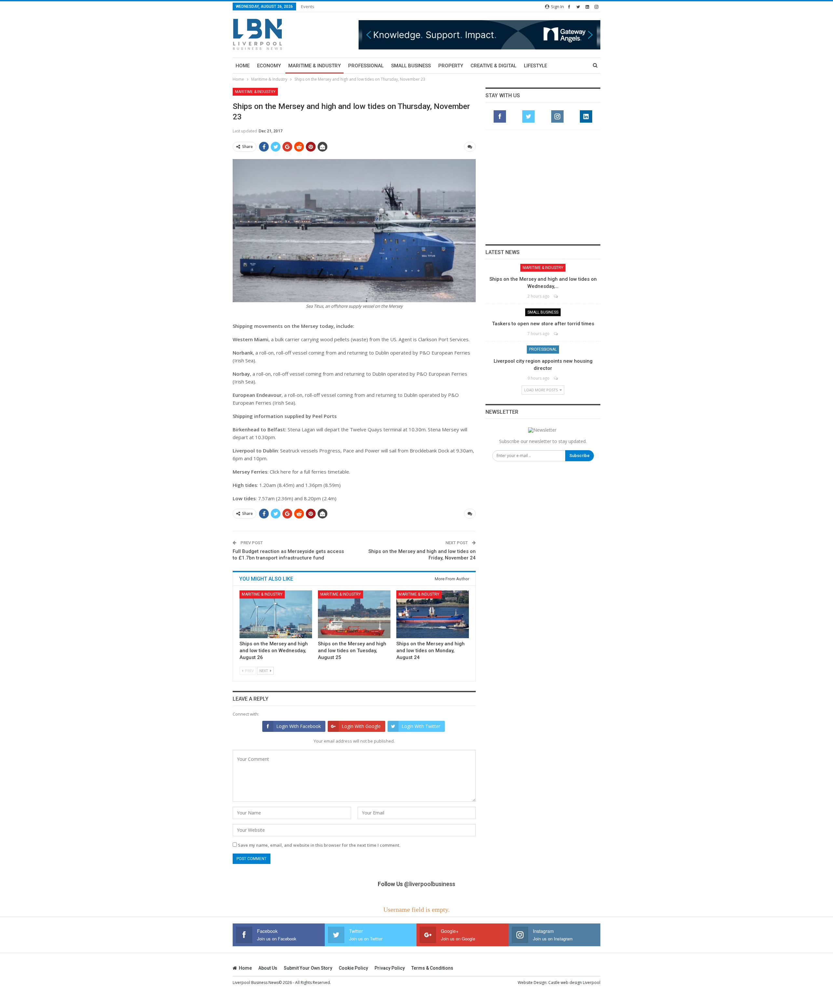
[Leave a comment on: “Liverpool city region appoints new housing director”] (556, 378)
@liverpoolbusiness (429, 884)
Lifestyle (535, 66)
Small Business (411, 66)
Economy (269, 66)
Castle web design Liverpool (574, 982)
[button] (479, 34)
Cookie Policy (353, 968)
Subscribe (579, 455)
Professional (366, 66)
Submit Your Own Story (308, 968)
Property (450, 66)
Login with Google (361, 726)
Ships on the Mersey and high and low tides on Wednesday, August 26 (273, 650)
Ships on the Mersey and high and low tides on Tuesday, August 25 (352, 650)
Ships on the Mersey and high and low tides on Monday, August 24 (430, 650)
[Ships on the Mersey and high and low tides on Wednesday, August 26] (275, 614)
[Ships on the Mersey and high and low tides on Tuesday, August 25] (354, 614)
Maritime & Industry (314, 66)
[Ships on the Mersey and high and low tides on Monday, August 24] (432, 614)
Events (307, 6)
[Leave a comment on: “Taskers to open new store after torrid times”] (556, 333)
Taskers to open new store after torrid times (543, 324)
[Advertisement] (543, 187)
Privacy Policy (390, 968)
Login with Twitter (421, 726)
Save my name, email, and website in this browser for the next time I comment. (319, 845)
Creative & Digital (493, 66)
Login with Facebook (298, 726)
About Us (267, 968)
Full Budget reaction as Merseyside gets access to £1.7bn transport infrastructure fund (288, 554)
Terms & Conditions (432, 968)
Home (243, 66)
